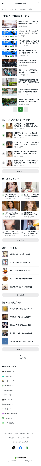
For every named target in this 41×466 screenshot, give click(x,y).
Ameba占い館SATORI (10, 414)
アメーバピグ (8, 395)
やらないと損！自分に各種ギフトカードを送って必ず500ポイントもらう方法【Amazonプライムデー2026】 (29, 34)
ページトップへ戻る (20, 358)
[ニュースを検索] (38, 3)
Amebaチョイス (9, 372)
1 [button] (20, 110)
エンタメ (13, 9)
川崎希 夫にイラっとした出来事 (20, 317)
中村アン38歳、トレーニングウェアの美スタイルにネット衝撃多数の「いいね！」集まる (26, 163)
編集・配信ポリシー (22, 434)
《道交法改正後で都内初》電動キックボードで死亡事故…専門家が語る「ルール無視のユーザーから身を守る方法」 (29, 83)
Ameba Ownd (8, 390)
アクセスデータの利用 (20, 442)
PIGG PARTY (8, 400)
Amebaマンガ (8, 404)
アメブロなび (8, 418)
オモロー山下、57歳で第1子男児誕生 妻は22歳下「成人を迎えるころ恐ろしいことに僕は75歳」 (31, 196)
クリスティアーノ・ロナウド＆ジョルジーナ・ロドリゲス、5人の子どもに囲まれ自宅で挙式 (26, 144)
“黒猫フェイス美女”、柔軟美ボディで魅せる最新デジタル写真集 (12, 233)
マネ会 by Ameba (9, 381)
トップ (4, 9)
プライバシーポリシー (25, 438)
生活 (37, 9)
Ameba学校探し (9, 423)
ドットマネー (8, 376)
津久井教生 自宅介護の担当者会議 (21, 333)
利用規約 (11, 438)
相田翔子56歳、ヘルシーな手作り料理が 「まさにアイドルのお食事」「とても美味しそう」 (26, 135)
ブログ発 (23, 9)
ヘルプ (34, 434)
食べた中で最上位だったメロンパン (21, 309)
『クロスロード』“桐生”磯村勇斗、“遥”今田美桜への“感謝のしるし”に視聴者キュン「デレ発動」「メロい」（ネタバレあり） (26, 127)
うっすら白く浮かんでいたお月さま (21, 341)
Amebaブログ (8, 386)
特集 (30, 9)
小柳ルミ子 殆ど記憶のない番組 (20, 325)
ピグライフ (7, 409)
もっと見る (20, 171)
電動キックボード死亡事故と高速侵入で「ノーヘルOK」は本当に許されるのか (28, 72)
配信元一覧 (8, 434)
